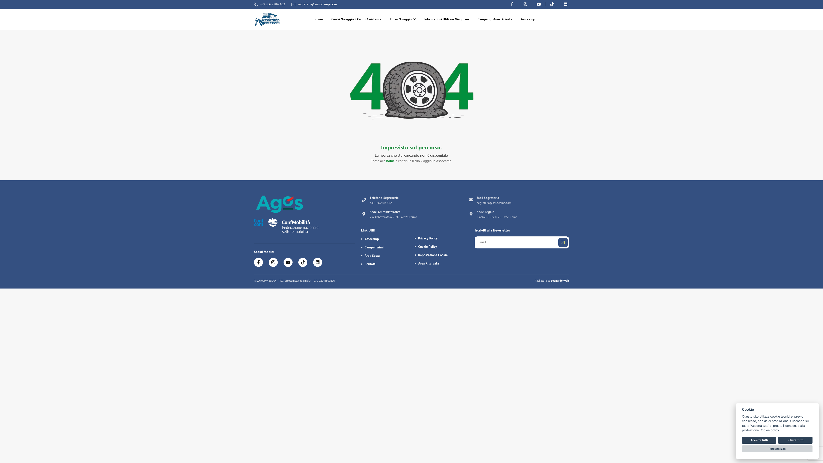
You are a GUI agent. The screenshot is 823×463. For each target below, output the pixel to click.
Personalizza (777, 448)
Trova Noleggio (401, 19)
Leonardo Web (560, 280)
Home (318, 19)
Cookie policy (769, 430)
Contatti (370, 264)
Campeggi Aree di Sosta (495, 19)
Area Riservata (428, 263)
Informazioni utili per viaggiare (446, 19)
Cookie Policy (427, 247)
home (390, 161)
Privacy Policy (428, 238)
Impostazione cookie (433, 255)
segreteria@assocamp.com (317, 4)
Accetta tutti (759, 440)
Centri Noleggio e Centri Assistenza (356, 19)
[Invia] (563, 242)
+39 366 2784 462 (272, 4)
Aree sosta (372, 256)
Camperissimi (374, 247)
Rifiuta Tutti (795, 440)
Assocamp (528, 19)
